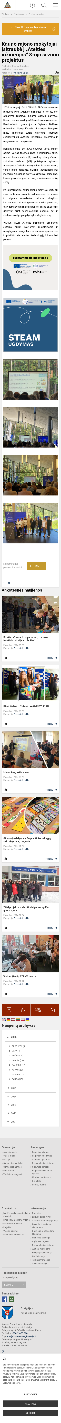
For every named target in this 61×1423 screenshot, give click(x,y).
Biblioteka (36, 1181)
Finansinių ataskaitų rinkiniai (16, 1220)
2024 (13, 1096)
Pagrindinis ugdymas (42, 1156)
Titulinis (6, 14)
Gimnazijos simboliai (13, 1163)
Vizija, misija (9, 1156)
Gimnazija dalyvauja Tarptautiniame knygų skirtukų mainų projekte (27, 840)
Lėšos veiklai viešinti (12, 1223)
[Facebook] (4, 1299)
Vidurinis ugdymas (41, 1159)
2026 (13, 1037)
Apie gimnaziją (10, 1152)
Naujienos (19, 14)
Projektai (7, 1227)
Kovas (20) (17, 1070)
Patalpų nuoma (39, 1185)
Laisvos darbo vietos (42, 1217)
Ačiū (34, 566)
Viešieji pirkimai (10, 1231)
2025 (13, 1088)
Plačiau (49, 657)
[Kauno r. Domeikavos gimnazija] (7, 4)
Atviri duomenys (39, 1263)
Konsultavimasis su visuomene (41, 1226)
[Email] (11, 1299)
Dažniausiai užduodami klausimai (43, 1232)
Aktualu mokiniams (41, 1249)
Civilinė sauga (38, 1256)
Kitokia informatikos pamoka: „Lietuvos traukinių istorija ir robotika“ (25, 639)
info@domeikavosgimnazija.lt (21, 1336)
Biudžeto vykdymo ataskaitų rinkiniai (16, 1214)
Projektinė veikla (37, 14)
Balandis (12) (19, 1065)
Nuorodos (36, 1213)
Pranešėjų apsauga (41, 1238)
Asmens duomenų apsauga (45, 1220)
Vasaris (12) (18, 1074)
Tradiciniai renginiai (12, 1174)
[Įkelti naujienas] (21, 5)
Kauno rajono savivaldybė (33, 1313)
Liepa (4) (16, 1051)
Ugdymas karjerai (40, 1167)
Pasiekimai (8, 1170)
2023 (13, 1105)
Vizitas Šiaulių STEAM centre (19, 976)
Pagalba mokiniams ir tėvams (42, 1172)
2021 (13, 1121)
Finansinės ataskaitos (13, 1235)
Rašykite (8, 1285)
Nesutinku (30, 1403)
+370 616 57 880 (19, 1333)
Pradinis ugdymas (40, 1152)
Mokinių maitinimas (41, 1177)
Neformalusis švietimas (43, 1163)
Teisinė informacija (41, 1260)
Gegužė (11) (18, 1060)
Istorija (6, 1159)
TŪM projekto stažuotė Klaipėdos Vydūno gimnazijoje (26, 909)
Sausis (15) (17, 1079)
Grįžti (11, 583)
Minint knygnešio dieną (16, 772)
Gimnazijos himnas (12, 1167)
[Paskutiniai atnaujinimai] (32, 5)
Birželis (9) (17, 1056)
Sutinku (30, 1413)
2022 (13, 1113)
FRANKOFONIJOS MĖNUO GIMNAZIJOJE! (26, 706)
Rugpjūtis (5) (18, 1046)
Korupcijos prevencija (42, 1252)
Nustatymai (30, 1394)
